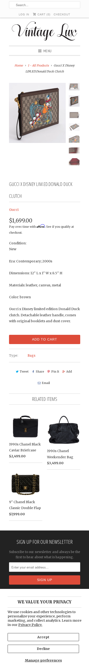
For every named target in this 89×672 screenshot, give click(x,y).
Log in (24, 14)
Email (46, 383)
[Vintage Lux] (44, 31)
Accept (43, 637)
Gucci (14, 210)
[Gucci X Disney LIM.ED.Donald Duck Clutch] (37, 113)
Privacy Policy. (30, 625)
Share (40, 371)
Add (69, 371)
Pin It (55, 371)
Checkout (62, 14)
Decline (43, 649)
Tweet (24, 371)
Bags (31, 356)
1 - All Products (38, 65)
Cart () (44, 14)
